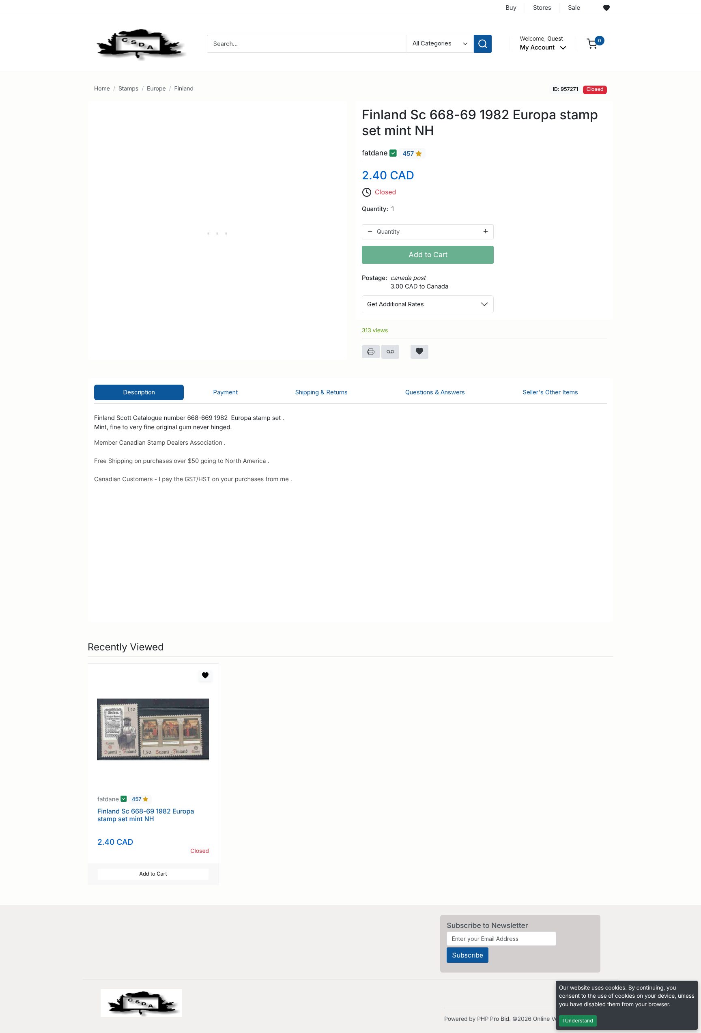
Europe (156, 88)
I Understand (578, 1021)
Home (102, 88)
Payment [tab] (225, 392)
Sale (574, 7)
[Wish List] (606, 8)
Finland (183, 88)
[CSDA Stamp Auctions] (138, 43)
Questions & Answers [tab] (435, 392)
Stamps (128, 88)
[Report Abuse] (390, 352)
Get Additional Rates (395, 304)
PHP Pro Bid (493, 1019)
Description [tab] (139, 392)
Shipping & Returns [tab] (321, 392)
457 (408, 153)
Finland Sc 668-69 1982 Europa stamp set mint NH (145, 815)
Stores (542, 7)
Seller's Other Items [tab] (550, 392)
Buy (510, 7)
